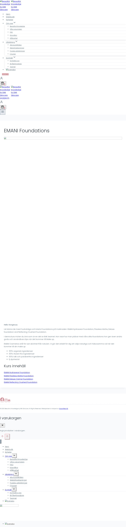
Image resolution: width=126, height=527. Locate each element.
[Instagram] (6, 400)
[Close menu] (0, 441)
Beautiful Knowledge (17, 26)
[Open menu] (2, 111)
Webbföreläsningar (17, 48)
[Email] (9, 400)
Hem (8, 14)
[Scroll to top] (2, 437)
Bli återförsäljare (16, 64)
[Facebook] (2, 400)
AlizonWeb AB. (63, 409)
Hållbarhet (13, 38)
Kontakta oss (14, 61)
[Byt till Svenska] (9, 524)
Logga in (5, 74)
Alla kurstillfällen (16, 45)
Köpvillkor (13, 35)
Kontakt (8, 490)
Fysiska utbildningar (17, 51)
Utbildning (9, 474)
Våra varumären (16, 29)
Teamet (13, 67)
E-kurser (13, 54)
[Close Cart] (2, 425)
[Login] (63, 78)
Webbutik (10, 17)
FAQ (11, 32)
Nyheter (9, 19)
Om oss (8, 456)
